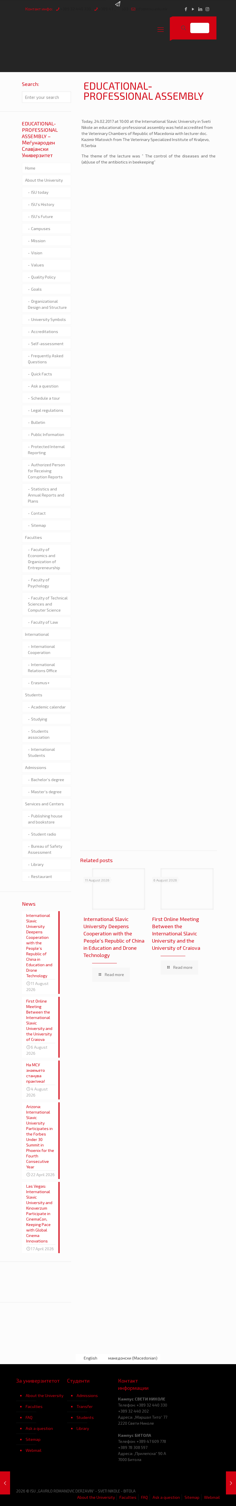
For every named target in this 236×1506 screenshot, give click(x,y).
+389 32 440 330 (75, 8)
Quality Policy (43, 276)
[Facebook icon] (186, 9)
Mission (38, 240)
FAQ (29, 1417)
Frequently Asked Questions (45, 358)
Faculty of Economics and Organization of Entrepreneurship (44, 558)
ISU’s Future (42, 216)
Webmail (33, 1450)
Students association (39, 734)
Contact (38, 513)
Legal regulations (47, 410)
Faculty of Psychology (39, 582)
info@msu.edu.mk (152, 8)
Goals (36, 289)
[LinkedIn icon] (200, 9)
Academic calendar (48, 706)
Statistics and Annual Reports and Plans (46, 494)
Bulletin (38, 422)
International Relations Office (42, 667)
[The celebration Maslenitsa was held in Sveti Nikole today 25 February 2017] (231, 1482)
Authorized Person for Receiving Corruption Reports (46, 470)
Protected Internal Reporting (46, 449)
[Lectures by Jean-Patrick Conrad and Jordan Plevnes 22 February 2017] (5, 1482)
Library (37, 864)
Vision (36, 252)
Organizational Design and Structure (47, 304)
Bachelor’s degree (47, 779)
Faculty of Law (44, 622)
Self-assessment (47, 343)
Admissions (35, 767)
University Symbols (48, 319)
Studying (39, 719)
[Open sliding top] (118, 6)
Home (30, 168)
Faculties (33, 537)
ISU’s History (42, 204)
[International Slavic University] (74, 29)
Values (37, 264)
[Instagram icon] (207, 9)
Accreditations (44, 331)
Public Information (47, 434)
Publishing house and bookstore (45, 818)
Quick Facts (41, 373)
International (37, 634)
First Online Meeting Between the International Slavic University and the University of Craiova (176, 933)
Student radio (43, 834)
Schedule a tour (45, 398)
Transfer (85, 1406)
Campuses (40, 228)
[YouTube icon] (193, 9)
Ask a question (44, 385)
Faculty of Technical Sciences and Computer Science (48, 603)
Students (33, 694)
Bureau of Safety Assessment (45, 849)
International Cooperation (41, 649)
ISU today (39, 192)
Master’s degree (46, 791)
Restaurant (41, 876)
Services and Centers (44, 803)
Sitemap (38, 525)
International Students (41, 752)
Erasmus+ (40, 682)
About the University (44, 180)
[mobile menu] (160, 29)
